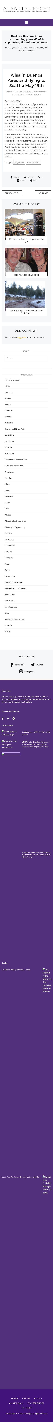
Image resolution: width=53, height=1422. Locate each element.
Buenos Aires (33, 162)
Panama (8, 551)
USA (7, 613)
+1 (41, 177)
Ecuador (8, 447)
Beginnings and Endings (26, 274)
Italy (7, 508)
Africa (7, 386)
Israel (7, 502)
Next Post (43, 193)
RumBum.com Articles (14, 582)
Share (16, 177)
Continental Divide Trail (14, 429)
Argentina (11, 91)
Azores (8, 398)
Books (38, 1398)
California (9, 410)
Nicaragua (9, 539)
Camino (8, 416)
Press (7, 570)
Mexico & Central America (15, 521)
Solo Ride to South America (26, 94)
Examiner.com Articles (14, 466)
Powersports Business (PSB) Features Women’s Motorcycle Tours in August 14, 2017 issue (36, 854)
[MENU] (26, 22)
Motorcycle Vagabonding (32, 91)
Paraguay (9, 558)
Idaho (7, 484)
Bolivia (8, 404)
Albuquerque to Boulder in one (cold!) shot (27, 312)
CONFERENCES (36, 1403)
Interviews (9, 496)
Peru (7, 564)
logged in (21, 337)
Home (14, 1398)
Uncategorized (11, 607)
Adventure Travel (12, 380)
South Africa (10, 594)
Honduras (9, 478)
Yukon (7, 631)
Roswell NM (10, 576)
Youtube (8, 625)
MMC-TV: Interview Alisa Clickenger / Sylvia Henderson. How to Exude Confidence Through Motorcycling (35, 744)
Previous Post (11, 193)
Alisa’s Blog (16, 1403)
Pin (34, 180)
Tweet (30, 177)
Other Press (10, 545)
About (26, 1398)
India (7, 490)
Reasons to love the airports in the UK (26, 240)
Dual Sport (9, 441)
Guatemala (9, 472)
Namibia (8, 533)
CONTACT (26, 1408)
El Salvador (9, 453)
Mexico (8, 515)
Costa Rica (9, 435)
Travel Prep (10, 600)
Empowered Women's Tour (16, 459)
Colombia (9, 423)
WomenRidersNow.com (14, 619)
